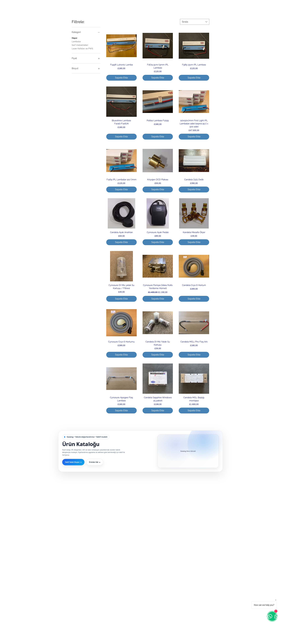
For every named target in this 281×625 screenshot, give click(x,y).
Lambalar (76, 41)
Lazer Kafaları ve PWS (82, 48)
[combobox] (194, 22)
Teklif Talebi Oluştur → (73, 462)
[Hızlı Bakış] (121, 46)
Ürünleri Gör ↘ (94, 462)
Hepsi (74, 38)
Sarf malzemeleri (80, 45)
